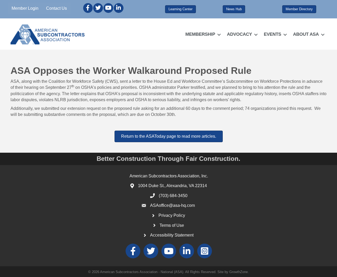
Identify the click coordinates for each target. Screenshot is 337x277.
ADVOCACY (239, 34)
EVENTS (272, 34)
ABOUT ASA (306, 34)
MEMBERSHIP (200, 34)
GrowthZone (238, 272)
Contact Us (56, 8)
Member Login (25, 8)
